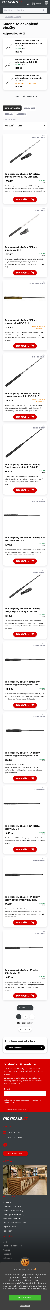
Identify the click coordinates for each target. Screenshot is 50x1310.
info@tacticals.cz (15, 1132)
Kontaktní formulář (15, 1153)
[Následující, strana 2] (25, 1016)
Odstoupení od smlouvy (13, 1214)
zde (45, 1288)
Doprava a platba (10, 1227)
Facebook (7, 1254)
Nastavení (25, 1305)
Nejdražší (8, 114)
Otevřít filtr (13, 126)
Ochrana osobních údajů (13, 1210)
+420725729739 (15, 1137)
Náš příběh (7, 1231)
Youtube (6, 1250)
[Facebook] (5, 1144)
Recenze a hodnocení (12, 1246)
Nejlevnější (29, 108)
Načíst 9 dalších (25, 1008)
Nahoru (27, 1029)
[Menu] (47, 3)
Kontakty (7, 1202)
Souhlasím (26, 1297)
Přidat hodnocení (15, 1048)
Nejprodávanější (12, 108)
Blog (5, 1242)
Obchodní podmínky (12, 1206)
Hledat (44, 10)
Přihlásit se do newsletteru (16, 1109)
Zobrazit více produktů (25, 96)
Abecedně (21, 114)
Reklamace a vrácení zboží (14, 1223)
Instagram (7, 1258)
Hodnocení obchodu (12, 1219)
